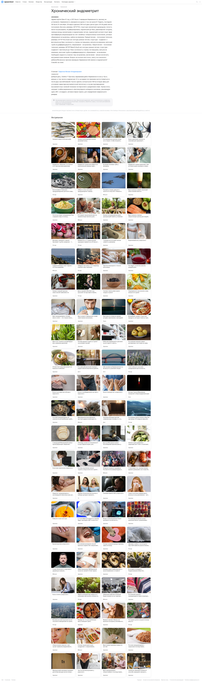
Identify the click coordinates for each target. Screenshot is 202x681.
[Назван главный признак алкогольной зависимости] (63, 285)
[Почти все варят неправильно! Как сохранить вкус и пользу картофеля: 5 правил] (63, 210)
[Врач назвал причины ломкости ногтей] (113, 640)
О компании (7, 679)
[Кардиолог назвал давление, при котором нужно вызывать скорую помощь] (139, 159)
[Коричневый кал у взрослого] (139, 235)
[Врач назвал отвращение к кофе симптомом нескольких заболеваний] (88, 311)
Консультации (54, 6)
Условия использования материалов (151, 679)
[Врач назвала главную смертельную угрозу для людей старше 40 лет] (139, 210)
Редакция (139, 679)
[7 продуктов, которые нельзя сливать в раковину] (113, 235)
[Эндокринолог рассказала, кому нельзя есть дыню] (139, 285)
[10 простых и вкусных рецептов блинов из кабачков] (63, 361)
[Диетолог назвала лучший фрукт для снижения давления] (63, 336)
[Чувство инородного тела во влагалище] (113, 260)
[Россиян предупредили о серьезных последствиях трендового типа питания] (139, 640)
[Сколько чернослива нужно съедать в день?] (113, 285)
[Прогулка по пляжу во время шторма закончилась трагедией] (113, 311)
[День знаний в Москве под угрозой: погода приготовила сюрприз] (88, 285)
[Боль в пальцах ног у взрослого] (113, 387)
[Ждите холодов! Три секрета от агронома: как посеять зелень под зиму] (88, 589)
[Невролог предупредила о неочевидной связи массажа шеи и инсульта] (63, 488)
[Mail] (2, 2)
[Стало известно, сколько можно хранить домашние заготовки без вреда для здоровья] (139, 463)
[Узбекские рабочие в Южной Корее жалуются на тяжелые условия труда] (113, 589)
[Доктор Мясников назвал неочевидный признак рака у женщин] (113, 437)
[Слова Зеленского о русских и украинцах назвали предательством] (63, 564)
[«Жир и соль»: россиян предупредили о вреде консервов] (88, 184)
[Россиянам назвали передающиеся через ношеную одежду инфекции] (139, 589)
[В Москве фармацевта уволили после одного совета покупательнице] (113, 336)
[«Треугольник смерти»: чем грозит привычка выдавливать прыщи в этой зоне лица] (63, 640)
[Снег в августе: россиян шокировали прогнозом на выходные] (139, 361)
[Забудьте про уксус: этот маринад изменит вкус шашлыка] (88, 260)
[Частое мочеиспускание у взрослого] (88, 665)
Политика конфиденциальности (192, 679)
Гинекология (63, 6)
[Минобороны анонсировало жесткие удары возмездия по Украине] (88, 412)
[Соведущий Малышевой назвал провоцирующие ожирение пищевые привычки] (63, 437)
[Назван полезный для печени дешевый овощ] (88, 134)
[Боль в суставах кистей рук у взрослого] (63, 387)
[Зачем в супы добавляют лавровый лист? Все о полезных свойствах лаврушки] (139, 437)
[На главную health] (8, 2)
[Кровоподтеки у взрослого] (63, 538)
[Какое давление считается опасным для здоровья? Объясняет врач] (139, 134)
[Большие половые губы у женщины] (113, 159)
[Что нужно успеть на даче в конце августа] (139, 614)
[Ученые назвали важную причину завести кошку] (113, 538)
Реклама (13, 679)
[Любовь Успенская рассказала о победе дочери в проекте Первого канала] (88, 488)
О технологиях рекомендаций (176, 679)
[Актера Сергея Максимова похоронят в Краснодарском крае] (139, 387)
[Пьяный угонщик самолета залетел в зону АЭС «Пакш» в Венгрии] (113, 184)
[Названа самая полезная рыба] (63, 134)
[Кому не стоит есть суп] (63, 513)
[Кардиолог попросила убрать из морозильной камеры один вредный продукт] (88, 159)
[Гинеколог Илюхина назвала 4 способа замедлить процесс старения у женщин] (139, 665)
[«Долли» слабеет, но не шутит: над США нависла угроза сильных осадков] (139, 538)
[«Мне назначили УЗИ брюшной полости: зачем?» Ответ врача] (88, 564)
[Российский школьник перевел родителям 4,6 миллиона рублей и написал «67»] (88, 361)
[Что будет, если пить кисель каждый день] (139, 260)
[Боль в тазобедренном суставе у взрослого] (88, 387)
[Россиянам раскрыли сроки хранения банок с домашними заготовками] (139, 513)
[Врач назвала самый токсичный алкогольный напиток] (139, 184)
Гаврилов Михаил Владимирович (70, 71)
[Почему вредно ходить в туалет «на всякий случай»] (88, 336)
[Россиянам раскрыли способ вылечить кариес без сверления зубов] (88, 538)
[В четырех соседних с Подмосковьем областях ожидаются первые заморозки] (139, 564)
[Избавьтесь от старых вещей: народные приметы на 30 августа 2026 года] (88, 235)
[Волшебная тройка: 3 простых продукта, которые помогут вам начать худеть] (139, 311)
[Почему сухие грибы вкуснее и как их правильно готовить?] (113, 564)
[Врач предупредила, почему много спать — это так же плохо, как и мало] (63, 311)
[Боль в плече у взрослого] (63, 589)
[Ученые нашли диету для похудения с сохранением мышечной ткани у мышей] (88, 640)
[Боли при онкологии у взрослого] (63, 463)
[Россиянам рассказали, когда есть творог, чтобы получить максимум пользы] (113, 134)
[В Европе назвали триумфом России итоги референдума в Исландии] (113, 463)
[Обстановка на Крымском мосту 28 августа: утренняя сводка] (113, 361)
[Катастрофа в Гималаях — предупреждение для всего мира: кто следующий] (63, 184)
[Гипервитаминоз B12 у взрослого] (113, 488)
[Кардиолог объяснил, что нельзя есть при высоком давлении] (63, 159)
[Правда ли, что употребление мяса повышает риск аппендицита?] (88, 614)
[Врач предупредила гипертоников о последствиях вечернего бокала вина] (113, 665)
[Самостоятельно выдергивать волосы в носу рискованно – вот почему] (139, 488)
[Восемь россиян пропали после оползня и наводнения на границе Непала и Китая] (63, 614)
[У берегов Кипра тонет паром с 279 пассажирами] (63, 260)
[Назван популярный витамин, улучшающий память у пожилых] (113, 210)
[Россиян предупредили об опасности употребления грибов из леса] (63, 412)
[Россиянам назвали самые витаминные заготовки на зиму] (139, 336)
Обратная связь (164, 679)
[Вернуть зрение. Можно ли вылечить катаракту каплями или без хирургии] (113, 614)
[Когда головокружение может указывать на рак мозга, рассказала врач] (113, 513)
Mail (2, 679)
